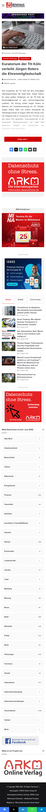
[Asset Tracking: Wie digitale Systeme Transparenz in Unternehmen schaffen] (8, 322)
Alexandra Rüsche (10, 79)
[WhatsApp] (25, 149)
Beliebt (20, 299)
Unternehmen (25, 58)
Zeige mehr (22, 139)
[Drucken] (35, 149)
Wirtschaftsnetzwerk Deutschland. (27, 802)
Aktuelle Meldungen (19, 53)
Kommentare (35, 299)
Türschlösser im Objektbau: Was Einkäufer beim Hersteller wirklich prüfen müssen (29, 310)
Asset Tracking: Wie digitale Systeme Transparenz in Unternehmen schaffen (29, 321)
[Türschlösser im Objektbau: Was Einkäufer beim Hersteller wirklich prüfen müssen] (8, 310)
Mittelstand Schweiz (31, 799)
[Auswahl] (3, 6)
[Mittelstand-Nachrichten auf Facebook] (20, 744)
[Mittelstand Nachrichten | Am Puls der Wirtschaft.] (15, 5)
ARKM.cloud (34, 795)
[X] (16, 149)
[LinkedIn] (21, 149)
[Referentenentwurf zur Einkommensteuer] (8, 377)
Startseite (7, 53)
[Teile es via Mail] (30, 149)
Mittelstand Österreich (15, 799)
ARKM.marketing (23, 254)
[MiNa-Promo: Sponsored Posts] (23, 16)
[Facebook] (11, 149)
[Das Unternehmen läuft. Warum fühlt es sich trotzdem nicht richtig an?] (8, 334)
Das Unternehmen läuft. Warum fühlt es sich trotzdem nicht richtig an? (30, 333)
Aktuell (8, 299)
